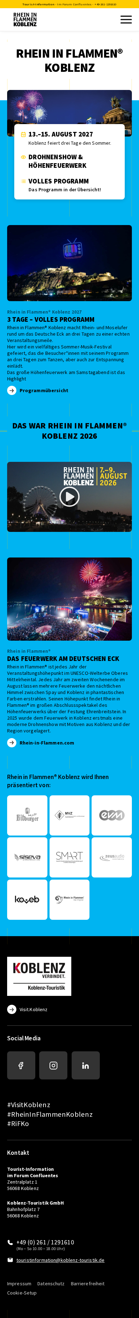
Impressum (19, 1283)
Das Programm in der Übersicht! (65, 189)
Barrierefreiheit (88, 1283)
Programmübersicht (44, 390)
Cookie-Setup (22, 1293)
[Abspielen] (69, 497)
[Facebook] (21, 1065)
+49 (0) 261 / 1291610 (45, 1242)
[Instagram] (53, 1065)
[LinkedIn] (86, 1065)
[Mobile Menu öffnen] (125, 19)
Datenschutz (51, 1283)
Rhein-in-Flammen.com (47, 743)
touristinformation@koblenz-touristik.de (60, 1260)
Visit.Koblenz (33, 1009)
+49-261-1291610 (105, 4)
